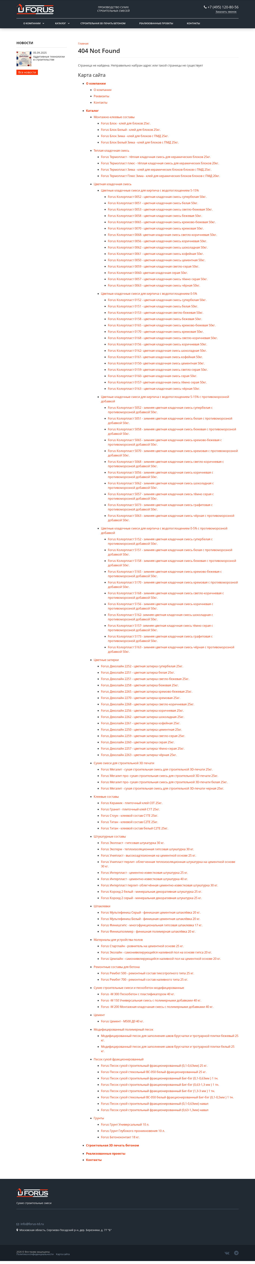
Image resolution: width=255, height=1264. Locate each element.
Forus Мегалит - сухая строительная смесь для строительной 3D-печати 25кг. (157, 769)
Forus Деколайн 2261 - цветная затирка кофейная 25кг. (140, 723)
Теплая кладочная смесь (111, 150)
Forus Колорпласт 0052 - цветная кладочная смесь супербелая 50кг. (157, 197)
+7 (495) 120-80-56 (223, 7)
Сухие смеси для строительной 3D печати (124, 763)
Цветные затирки (106, 660)
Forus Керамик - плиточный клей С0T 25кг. (131, 803)
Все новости (27, 72)
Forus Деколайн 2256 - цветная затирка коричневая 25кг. (142, 710)
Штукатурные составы (110, 836)
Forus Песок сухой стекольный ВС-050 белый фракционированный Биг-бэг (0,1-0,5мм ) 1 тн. (167, 1097)
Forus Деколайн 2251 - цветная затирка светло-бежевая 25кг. (145, 679)
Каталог (60, 23)
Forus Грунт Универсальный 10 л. (125, 1124)
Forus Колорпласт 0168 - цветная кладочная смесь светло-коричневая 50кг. (163, 338)
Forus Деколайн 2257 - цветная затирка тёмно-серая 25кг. (142, 748)
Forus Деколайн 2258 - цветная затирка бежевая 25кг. (140, 685)
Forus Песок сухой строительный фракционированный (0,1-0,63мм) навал (154, 1104)
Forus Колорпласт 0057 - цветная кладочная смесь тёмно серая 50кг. (158, 279)
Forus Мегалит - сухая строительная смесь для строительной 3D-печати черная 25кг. (162, 788)
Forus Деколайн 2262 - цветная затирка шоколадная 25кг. (142, 717)
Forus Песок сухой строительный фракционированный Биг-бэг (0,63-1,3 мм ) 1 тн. (160, 1085)
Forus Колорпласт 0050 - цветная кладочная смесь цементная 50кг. (156, 260)
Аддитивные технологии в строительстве (49, 58)
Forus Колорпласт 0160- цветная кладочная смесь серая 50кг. (152, 376)
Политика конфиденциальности (35, 1254)
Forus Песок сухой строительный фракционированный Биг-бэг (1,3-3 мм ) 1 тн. (158, 1091)
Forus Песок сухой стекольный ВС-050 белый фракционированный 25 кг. (153, 1072)
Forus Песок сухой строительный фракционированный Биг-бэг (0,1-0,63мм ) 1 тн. (159, 1078)
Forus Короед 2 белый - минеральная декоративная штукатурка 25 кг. (151, 892)
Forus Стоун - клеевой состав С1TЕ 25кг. (129, 816)
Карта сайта (63, 1254)
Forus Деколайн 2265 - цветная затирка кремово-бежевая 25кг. (146, 691)
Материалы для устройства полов (118, 940)
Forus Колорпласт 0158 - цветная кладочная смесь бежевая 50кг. (155, 319)
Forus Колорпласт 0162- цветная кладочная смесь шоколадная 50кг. (157, 351)
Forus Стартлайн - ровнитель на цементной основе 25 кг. (142, 946)
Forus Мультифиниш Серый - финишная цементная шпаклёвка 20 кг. (150, 912)
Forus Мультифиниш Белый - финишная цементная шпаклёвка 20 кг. (150, 919)
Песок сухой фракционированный (119, 1059)
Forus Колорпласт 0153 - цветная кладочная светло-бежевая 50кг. (155, 313)
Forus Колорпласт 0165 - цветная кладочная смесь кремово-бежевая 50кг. (162, 325)
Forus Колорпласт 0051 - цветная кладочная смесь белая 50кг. (153, 203)
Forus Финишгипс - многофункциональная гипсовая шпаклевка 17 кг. (151, 925)
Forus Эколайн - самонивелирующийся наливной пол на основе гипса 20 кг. (156, 952)
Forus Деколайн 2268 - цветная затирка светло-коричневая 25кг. (147, 704)
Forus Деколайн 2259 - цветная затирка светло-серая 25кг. (143, 736)
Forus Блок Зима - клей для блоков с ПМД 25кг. (135, 136)
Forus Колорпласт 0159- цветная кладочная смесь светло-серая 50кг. (158, 370)
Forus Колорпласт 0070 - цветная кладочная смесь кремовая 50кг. (156, 228)
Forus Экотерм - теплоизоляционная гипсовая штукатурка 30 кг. (147, 849)
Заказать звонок (226, 11)
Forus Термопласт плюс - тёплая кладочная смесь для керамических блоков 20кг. (160, 163)
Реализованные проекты (156, 23)
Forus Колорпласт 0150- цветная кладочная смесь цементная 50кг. (156, 363)
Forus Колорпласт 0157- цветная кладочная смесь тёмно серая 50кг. (157, 382)
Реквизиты (101, 96)
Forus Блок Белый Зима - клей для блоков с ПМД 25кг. (140, 142)
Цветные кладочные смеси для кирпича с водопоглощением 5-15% (150, 190)
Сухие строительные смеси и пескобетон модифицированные (139, 988)
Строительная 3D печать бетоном (102, 23)
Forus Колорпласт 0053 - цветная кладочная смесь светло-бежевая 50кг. (160, 209)
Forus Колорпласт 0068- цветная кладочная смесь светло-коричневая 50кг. (162, 235)
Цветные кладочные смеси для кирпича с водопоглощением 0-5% (149, 294)
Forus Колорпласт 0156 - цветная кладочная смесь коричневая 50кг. (157, 344)
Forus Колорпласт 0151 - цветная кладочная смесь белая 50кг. (153, 306)
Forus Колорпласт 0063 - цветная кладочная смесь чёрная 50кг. (154, 285)
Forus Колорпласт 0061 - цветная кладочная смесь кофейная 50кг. (156, 254)
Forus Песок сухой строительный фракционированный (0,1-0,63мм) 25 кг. (154, 1066)
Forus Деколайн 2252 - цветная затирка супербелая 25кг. (142, 666)
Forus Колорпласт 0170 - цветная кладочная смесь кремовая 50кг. (156, 332)
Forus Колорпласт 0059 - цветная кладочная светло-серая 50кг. (153, 266)
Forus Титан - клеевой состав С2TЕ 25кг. (129, 822)
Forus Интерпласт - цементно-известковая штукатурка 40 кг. (144, 879)
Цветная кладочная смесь (112, 184)
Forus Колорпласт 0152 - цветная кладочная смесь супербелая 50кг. (157, 300)
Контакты (193, 23)
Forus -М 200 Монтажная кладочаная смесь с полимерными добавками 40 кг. (157, 1007)
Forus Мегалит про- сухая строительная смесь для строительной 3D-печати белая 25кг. (164, 782)
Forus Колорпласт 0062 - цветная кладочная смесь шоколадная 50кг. (158, 247)
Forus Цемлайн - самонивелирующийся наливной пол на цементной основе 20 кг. (161, 959)
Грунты (99, 1118)
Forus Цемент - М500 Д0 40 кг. (122, 1021)
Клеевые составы (106, 797)
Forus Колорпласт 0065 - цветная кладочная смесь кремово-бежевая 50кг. (162, 222)
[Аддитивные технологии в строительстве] (23, 65)
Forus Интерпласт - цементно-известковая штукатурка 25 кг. (144, 873)
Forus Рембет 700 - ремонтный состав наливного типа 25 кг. (144, 979)
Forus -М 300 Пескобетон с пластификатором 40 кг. (138, 994)
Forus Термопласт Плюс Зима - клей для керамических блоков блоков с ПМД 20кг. (160, 176)
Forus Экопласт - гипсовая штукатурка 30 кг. (132, 843)
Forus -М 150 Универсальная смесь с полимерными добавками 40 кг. (151, 1000)
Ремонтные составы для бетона (117, 967)
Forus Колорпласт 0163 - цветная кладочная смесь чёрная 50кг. (154, 389)
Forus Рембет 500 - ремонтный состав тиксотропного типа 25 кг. (147, 973)
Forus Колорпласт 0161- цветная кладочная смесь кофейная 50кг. (155, 357)
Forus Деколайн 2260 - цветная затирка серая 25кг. (138, 742)
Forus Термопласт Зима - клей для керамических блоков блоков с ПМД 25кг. (156, 169)
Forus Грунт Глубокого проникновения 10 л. (133, 1131)
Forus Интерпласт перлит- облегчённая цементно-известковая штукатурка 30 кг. (159, 885)
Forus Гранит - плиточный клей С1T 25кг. (130, 809)
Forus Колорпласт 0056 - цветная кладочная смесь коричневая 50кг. (157, 241)
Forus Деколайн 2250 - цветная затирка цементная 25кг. (141, 729)
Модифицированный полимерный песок (123, 1029)
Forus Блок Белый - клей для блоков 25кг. (131, 130)
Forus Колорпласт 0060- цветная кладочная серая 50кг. (148, 273)
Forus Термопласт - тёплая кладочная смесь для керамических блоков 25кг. (156, 157)
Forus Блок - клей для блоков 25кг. (125, 123)
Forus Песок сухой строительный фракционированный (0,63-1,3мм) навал (154, 1110)
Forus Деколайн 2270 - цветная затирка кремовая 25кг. (140, 698)
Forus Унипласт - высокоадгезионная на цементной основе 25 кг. (148, 855)
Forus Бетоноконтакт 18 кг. (120, 1137)
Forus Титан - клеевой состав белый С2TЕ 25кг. (134, 828)
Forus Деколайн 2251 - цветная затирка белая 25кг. (138, 672)
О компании (32, 23)
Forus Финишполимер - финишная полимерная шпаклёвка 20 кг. (148, 931)
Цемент (99, 1015)
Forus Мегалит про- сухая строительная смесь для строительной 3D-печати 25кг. (159, 776)
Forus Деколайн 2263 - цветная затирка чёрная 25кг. (139, 755)
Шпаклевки (102, 906)
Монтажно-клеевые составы (114, 117)
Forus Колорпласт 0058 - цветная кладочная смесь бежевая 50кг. (155, 216)
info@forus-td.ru (32, 1224)
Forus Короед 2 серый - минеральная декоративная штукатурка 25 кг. (151, 898)
